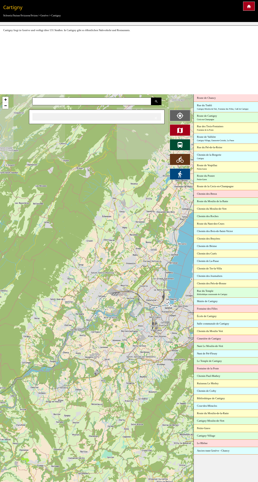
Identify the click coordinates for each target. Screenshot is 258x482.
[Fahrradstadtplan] (180, 159)
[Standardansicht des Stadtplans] (180, 130)
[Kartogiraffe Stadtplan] (249, 6)
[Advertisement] (129, 63)
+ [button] (5, 99)
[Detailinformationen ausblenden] (156, 118)
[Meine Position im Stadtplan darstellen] (180, 115)
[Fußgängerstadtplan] (180, 174)
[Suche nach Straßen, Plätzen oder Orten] (156, 101)
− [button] (5, 105)
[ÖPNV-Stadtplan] (180, 144)
